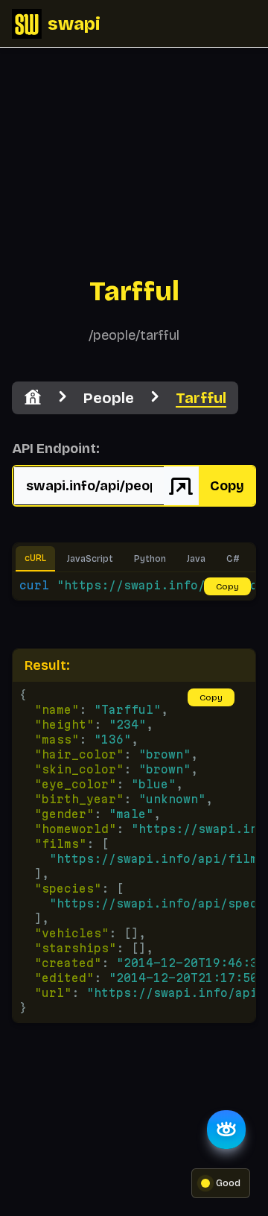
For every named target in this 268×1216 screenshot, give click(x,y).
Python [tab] (150, 559)
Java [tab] (196, 559)
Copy (227, 486)
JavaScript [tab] (90, 559)
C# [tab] (233, 559)
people (108, 398)
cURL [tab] (35, 558)
